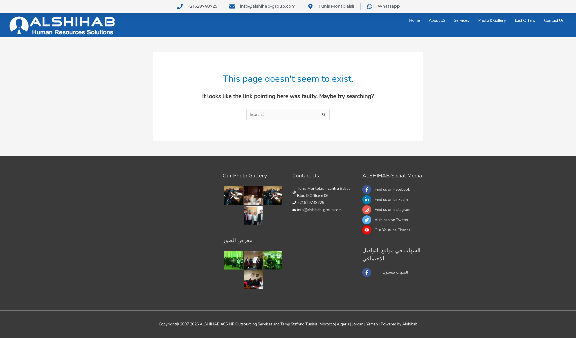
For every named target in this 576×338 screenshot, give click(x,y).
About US (437, 20)
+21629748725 (310, 202)
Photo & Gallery (492, 20)
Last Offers (525, 20)
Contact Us (554, 20)
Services (461, 20)
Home (414, 20)
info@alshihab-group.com (319, 209)
